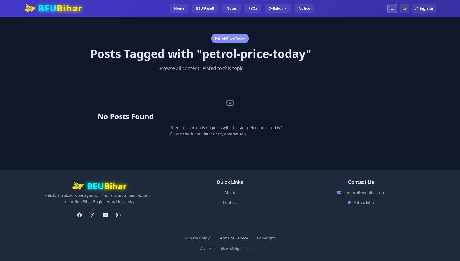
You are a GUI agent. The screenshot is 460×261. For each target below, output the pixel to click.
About (230, 192)
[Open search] (392, 8)
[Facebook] (79, 215)
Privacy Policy (197, 238)
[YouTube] (105, 215)
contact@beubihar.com (364, 192)
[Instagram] (118, 215)
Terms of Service (233, 238)
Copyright (266, 238)
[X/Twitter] (92, 215)
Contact (230, 202)
